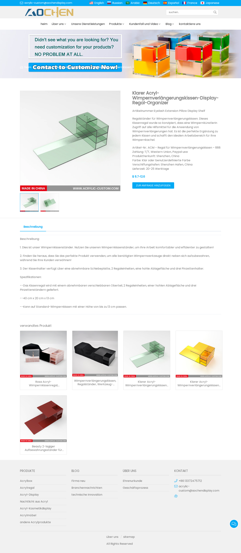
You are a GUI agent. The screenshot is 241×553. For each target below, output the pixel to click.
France (192, 3)
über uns (58, 24)
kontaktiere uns (190, 24)
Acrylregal (27, 488)
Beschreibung (33, 227)
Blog (168, 24)
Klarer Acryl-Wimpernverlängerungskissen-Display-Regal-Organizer (146, 383)
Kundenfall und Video (143, 24)
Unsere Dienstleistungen (88, 24)
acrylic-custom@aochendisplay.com (48, 3)
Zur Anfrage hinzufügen (153, 185)
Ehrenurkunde (132, 481)
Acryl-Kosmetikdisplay (72, 67)
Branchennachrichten (86, 488)
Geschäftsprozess (135, 488)
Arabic (135, 3)
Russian (117, 3)
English (99, 3)
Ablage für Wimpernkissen (113, 67)
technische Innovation (86, 495)
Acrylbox (26, 481)
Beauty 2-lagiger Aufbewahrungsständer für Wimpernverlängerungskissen (43, 448)
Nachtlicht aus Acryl (34, 501)
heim (44, 24)
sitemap (129, 537)
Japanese (212, 3)
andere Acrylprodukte (35, 522)
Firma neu (78, 481)
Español (173, 3)
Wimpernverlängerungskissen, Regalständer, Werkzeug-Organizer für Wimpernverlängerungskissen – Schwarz (95, 382)
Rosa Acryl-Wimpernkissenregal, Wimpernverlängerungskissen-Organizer (43, 383)
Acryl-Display (29, 495)
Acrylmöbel (28, 515)
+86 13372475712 (190, 481)
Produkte (115, 24)
